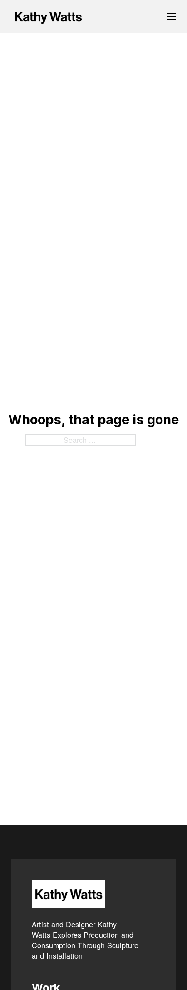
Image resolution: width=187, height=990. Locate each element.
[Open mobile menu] (171, 16)
